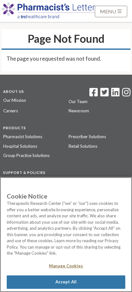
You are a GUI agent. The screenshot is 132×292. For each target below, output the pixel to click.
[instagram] (126, 94)
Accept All (66, 281)
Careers (10, 110)
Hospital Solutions (20, 146)
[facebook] (93, 94)
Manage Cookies (66, 265)
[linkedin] (115, 94)
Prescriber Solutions (87, 136)
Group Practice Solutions (26, 155)
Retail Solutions (83, 146)
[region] (66, 234)
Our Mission (14, 100)
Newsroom (79, 110)
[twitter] (104, 94)
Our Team (78, 101)
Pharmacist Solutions (22, 136)
